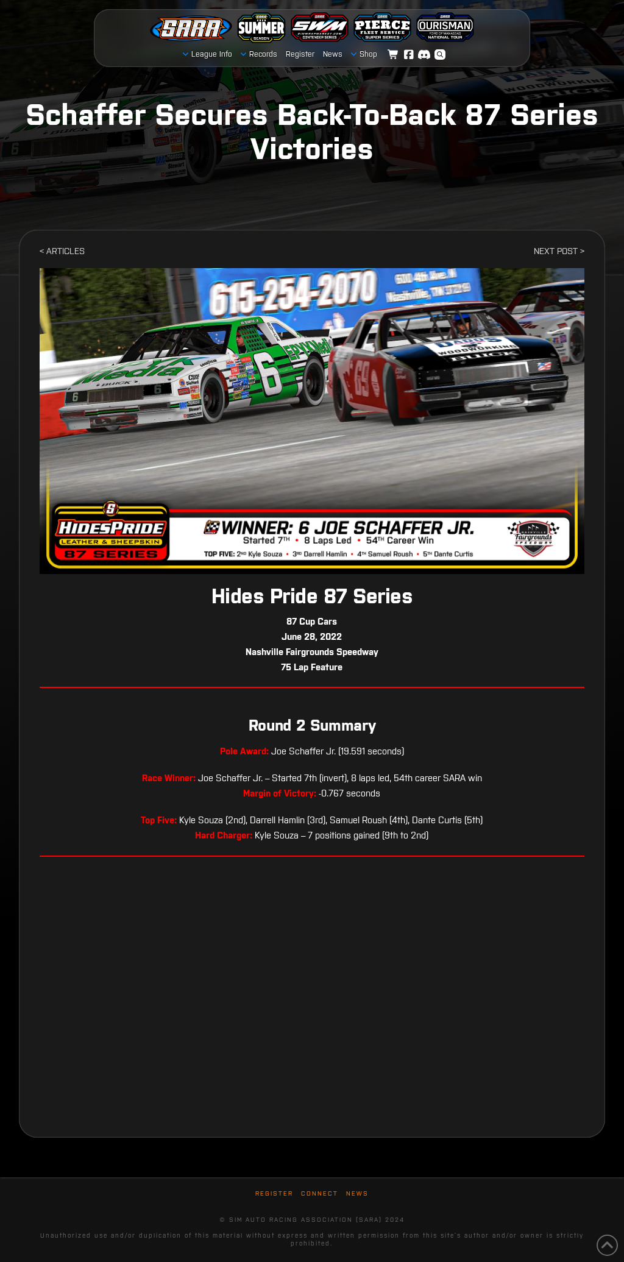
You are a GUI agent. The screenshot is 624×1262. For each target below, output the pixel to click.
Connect (319, 1193)
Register (274, 1193)
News (357, 1193)
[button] (439, 54)
